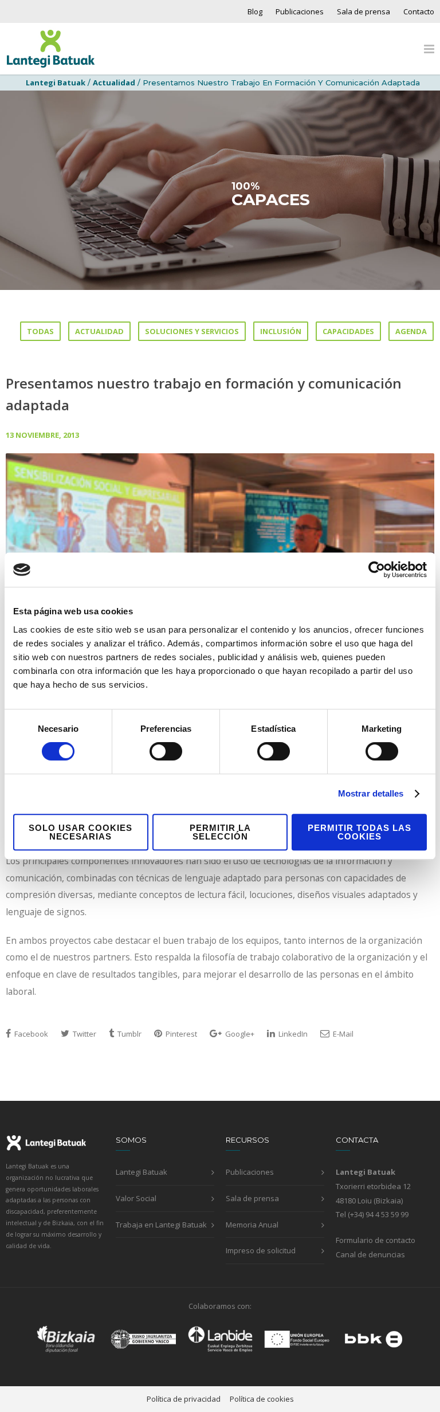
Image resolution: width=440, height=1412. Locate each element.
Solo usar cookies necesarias (80, 832)
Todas (40, 331)
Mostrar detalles (371, 793)
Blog (254, 11)
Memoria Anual (252, 1224)
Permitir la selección (220, 832)
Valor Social (136, 1198)
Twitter (83, 1034)
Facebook (30, 1034)
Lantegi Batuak (141, 1172)
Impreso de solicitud (261, 1250)
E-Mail (342, 1034)
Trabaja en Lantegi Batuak (161, 1224)
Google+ (238, 1034)
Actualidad (114, 82)
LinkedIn (292, 1034)
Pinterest (180, 1034)
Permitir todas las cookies (359, 832)
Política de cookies (262, 1399)
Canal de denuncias (370, 1254)
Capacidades (348, 331)
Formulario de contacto (375, 1240)
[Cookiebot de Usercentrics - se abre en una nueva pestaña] (377, 569)
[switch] (166, 751)
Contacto (418, 11)
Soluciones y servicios (192, 331)
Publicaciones (300, 11)
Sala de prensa (363, 11)
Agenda (411, 331)
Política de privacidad (184, 1399)
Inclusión (280, 331)
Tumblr (129, 1034)
